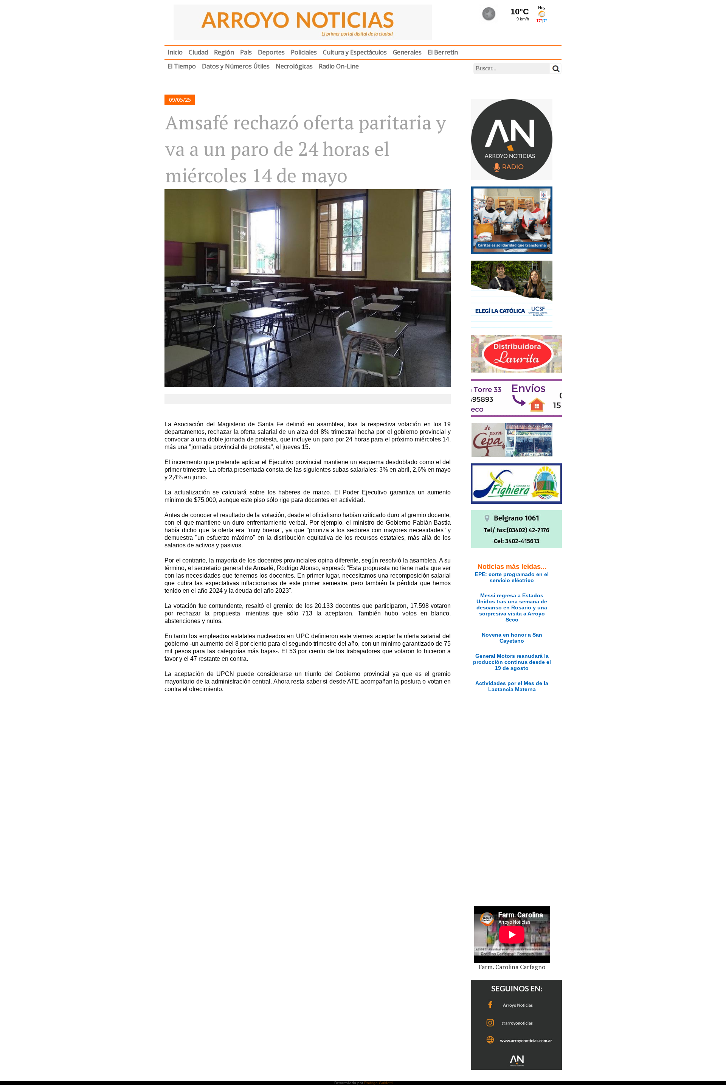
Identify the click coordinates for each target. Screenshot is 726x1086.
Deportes (271, 52)
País (246, 52)
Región (224, 52)
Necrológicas (294, 66)
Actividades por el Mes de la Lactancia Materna (511, 686)
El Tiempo (182, 66)
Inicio (175, 52)
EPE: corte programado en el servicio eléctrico (512, 577)
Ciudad (198, 52)
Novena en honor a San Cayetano (512, 638)
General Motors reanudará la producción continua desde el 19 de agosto (512, 662)
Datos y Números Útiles (236, 66)
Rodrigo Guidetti (378, 1083)
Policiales (304, 52)
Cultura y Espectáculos (355, 52)
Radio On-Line (339, 66)
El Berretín (443, 52)
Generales (407, 52)
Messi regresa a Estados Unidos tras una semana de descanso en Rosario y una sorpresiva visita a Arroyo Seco (511, 607)
